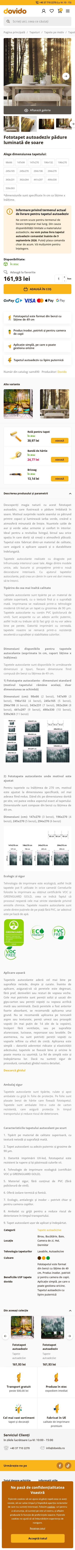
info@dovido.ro (55, 1448)
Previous (5, 1336)
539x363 (10, 188)
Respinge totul (37, 1528)
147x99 (21, 162)
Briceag (32, 470)
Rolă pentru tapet (38, 431)
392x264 (24, 179)
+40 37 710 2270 (19, 1448)
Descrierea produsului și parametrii (26, 493)
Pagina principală (14, 32)
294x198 (38, 171)
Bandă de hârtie (37, 450)
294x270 (52, 171)
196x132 (48, 162)
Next (66, 76)
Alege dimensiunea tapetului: (25, 154)
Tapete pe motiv (54, 32)
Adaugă (59, 440)
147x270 (34, 162)
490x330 (52, 179)
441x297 (38, 179)
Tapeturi (34, 32)
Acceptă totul (37, 1538)
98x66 (9, 162)
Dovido (62, 372)
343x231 (10, 179)
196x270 (62, 162)
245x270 (24, 171)
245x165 (10, 171)
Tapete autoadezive (49, 1230)
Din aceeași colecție (16, 1310)
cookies (51, 1506)
